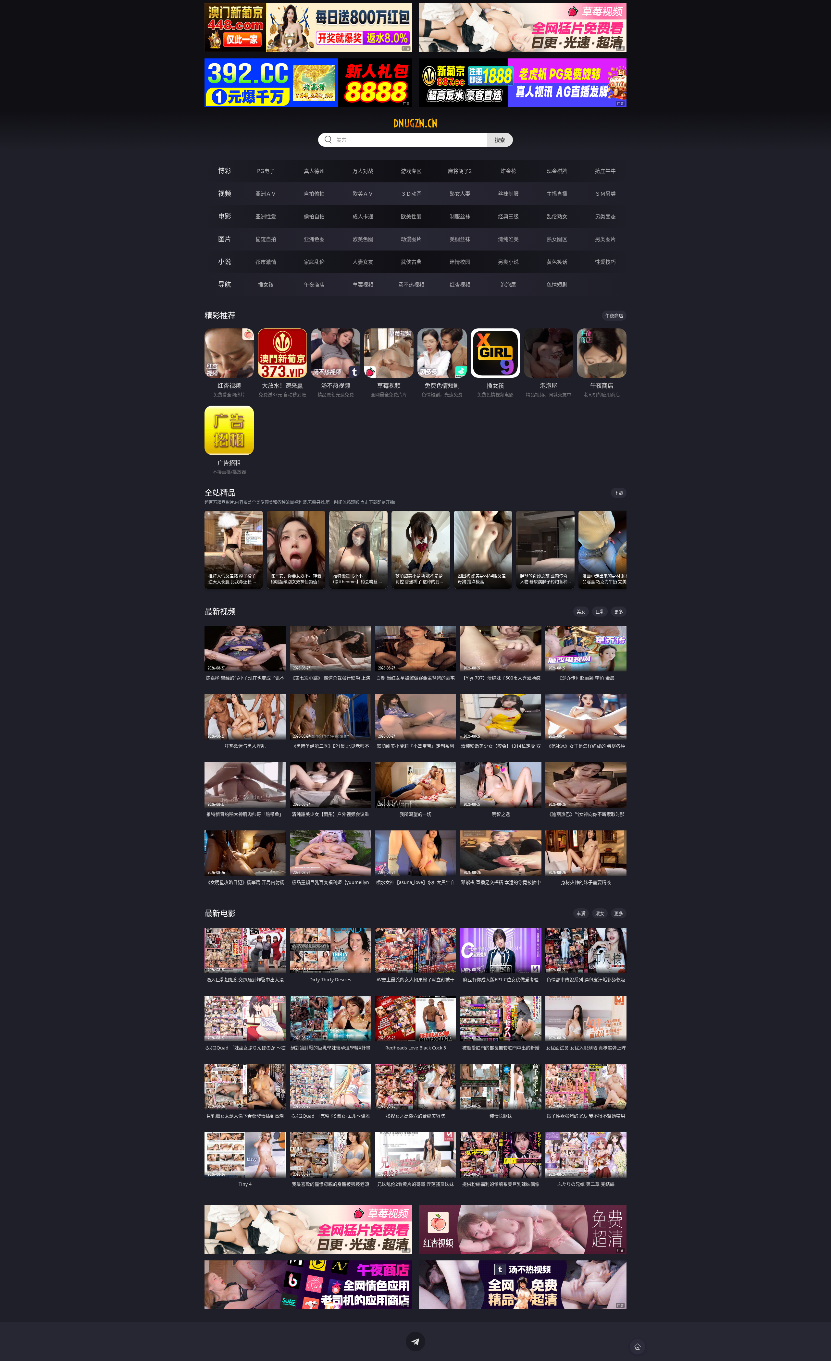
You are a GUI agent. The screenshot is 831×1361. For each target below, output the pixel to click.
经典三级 (508, 216)
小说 (224, 261)
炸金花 (508, 171)
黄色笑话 (557, 261)
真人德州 (314, 171)
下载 (618, 493)
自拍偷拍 (314, 193)
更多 (618, 611)
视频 (224, 193)
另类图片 (605, 239)
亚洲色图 (314, 239)
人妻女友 (363, 261)
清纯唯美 (508, 239)
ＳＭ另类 (605, 193)
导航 (224, 284)
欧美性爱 (411, 216)
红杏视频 (460, 284)
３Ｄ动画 (411, 193)
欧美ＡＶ (363, 193)
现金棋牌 (557, 171)
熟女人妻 (460, 193)
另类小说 (508, 261)
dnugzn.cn (415, 123)
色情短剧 (557, 284)
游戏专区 (411, 171)
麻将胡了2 (460, 171)
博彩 (224, 170)
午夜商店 (314, 284)
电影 (224, 216)
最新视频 (220, 611)
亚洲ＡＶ (265, 193)
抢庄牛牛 (605, 171)
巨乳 (599, 611)
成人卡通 (363, 216)
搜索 (500, 139)
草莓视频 (363, 284)
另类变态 (605, 216)
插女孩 (266, 284)
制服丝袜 (460, 216)
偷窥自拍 (265, 239)
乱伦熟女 (557, 216)
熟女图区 (557, 239)
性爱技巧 (605, 261)
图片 (224, 239)
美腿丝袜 (460, 239)
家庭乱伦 (314, 261)
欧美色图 (363, 239)
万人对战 (363, 171)
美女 (581, 611)
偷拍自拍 (314, 216)
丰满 (581, 913)
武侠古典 (411, 261)
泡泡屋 (508, 284)
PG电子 (266, 171)
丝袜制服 (508, 193)
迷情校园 (460, 261)
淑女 (599, 913)
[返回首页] (637, 1347)
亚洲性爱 (265, 216)
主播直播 (557, 193)
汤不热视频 (411, 284)
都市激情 (265, 261)
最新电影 (220, 913)
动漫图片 (411, 239)
